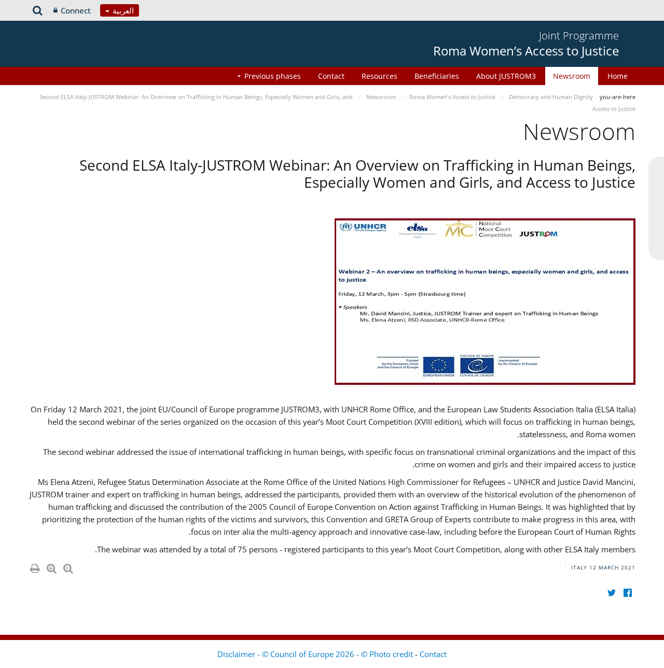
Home (617, 76)
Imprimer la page (34, 566)
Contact (331, 76)
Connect (76, 10)
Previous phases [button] (272, 76)
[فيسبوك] (627, 593)
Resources (379, 76)
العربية (122, 10)
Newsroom (571, 76)
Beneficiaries (436, 76)
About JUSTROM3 (506, 76)
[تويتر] (611, 593)
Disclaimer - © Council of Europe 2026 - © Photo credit (316, 654)
